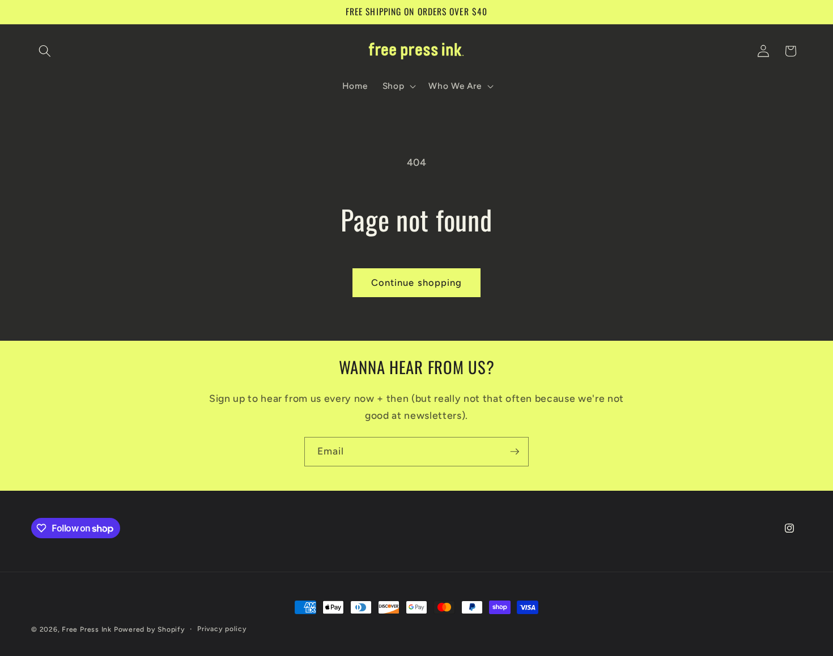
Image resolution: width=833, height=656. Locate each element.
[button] (44, 51)
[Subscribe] (514, 451)
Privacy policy (222, 629)
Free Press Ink (87, 629)
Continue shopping (416, 282)
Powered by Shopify (149, 629)
